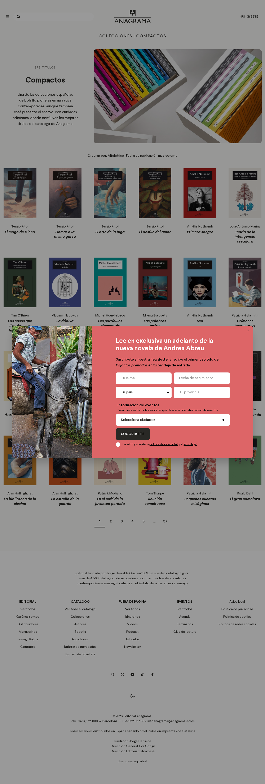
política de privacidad (163, 444)
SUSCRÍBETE (133, 434)
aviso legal (190, 444)
